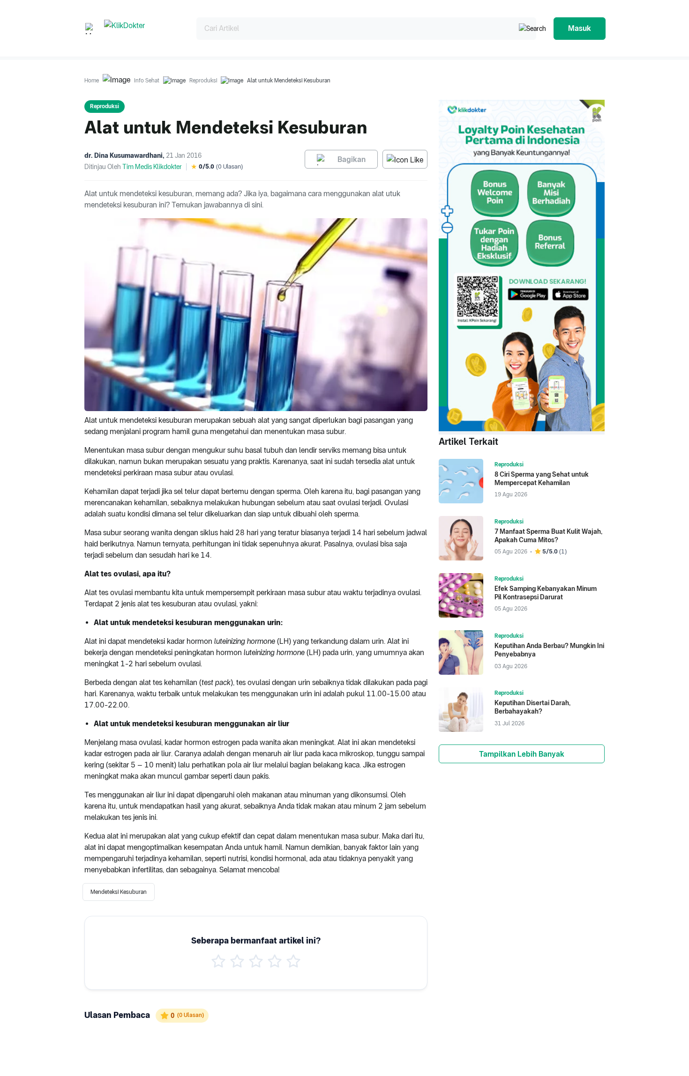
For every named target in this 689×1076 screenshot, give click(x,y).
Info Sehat (146, 80)
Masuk (579, 28)
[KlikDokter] (142, 28)
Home (91, 80)
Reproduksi (203, 80)
